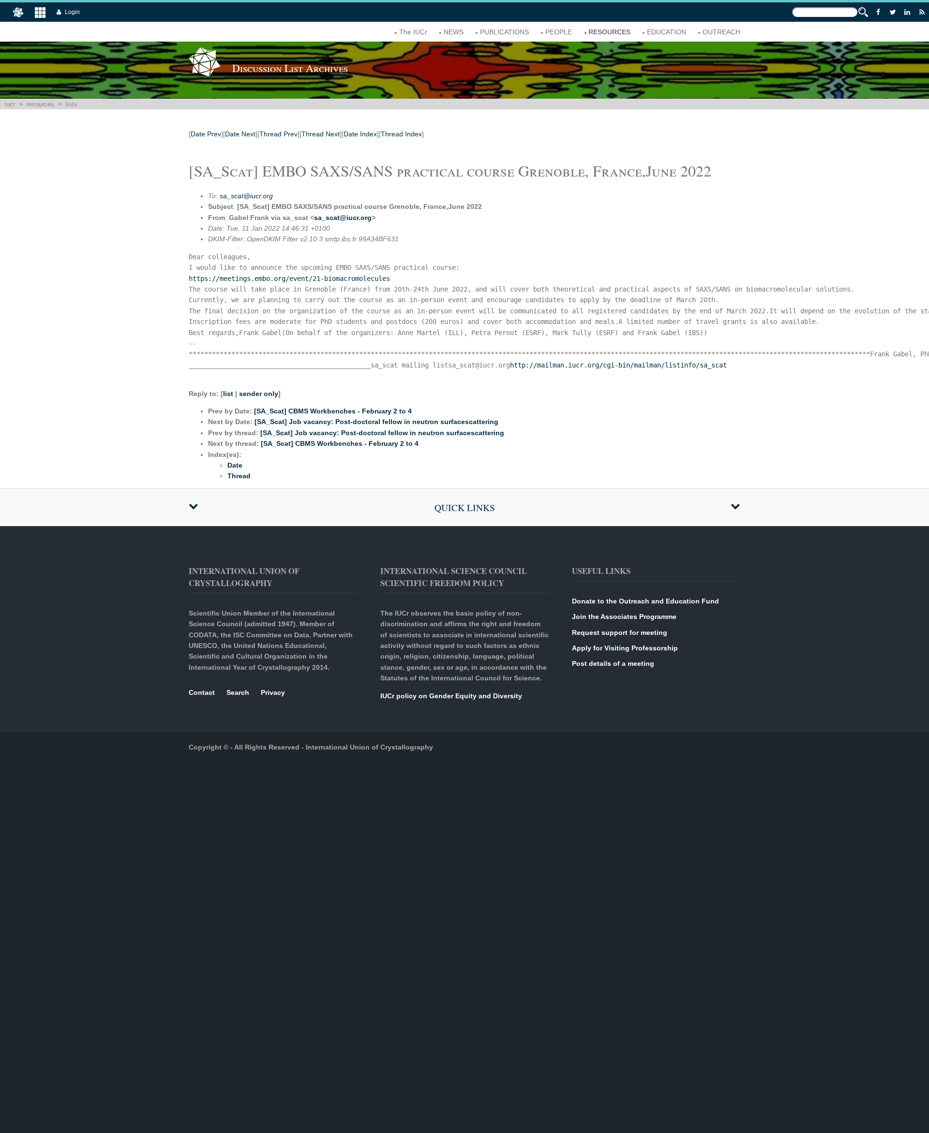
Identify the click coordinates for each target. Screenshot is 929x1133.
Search (237, 692)
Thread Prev (278, 134)
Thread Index (401, 134)
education (666, 32)
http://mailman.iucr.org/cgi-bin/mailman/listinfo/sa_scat (618, 365)
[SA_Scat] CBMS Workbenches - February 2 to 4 (333, 411)
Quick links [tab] (465, 507)
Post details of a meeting (613, 663)
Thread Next (320, 134)
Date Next (240, 134)
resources (609, 32)
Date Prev (206, 134)
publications (504, 32)
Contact (202, 692)
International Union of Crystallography (369, 747)
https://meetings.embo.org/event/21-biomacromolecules (289, 278)
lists (71, 104)
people (558, 32)
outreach (721, 32)
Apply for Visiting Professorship (625, 648)
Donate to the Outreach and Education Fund (645, 601)
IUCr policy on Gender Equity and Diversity (451, 696)
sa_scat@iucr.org (246, 196)
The (413, 32)
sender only (258, 393)
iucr (10, 104)
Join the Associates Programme (624, 616)
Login (72, 12)
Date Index (360, 134)
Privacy (273, 692)
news (454, 32)
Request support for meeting (619, 632)
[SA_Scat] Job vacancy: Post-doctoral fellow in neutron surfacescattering (376, 422)
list (228, 393)
